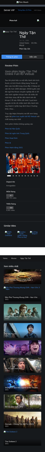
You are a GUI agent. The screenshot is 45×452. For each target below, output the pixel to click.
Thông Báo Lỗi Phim (25, 10)
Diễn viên (33, 57)
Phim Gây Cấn (24, 49)
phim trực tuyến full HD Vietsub (24, 116)
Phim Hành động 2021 (14, 148)
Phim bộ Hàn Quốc (12, 129)
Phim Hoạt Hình (11, 138)
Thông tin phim (12, 57)
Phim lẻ (8, 143)
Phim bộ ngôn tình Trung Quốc (17, 133)
